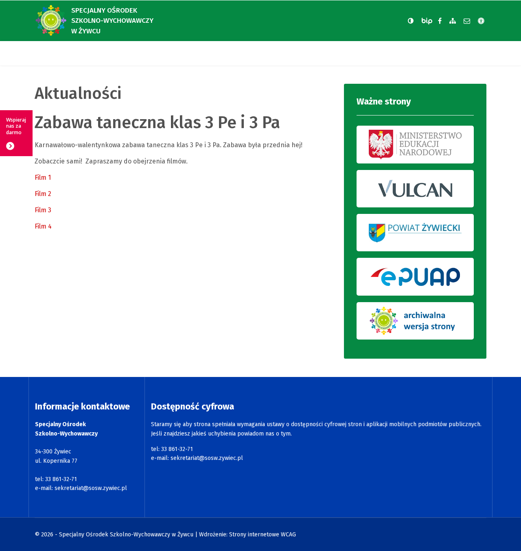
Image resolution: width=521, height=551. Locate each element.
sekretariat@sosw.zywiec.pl (91, 488)
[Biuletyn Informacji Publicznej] (428, 21)
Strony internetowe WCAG (262, 534)
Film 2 (43, 194)
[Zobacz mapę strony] (452, 21)
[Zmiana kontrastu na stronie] (410, 21)
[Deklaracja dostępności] (481, 21)
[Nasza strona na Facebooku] (440, 21)
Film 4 (43, 226)
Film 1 (43, 177)
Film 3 (43, 210)
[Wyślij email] (467, 21)
